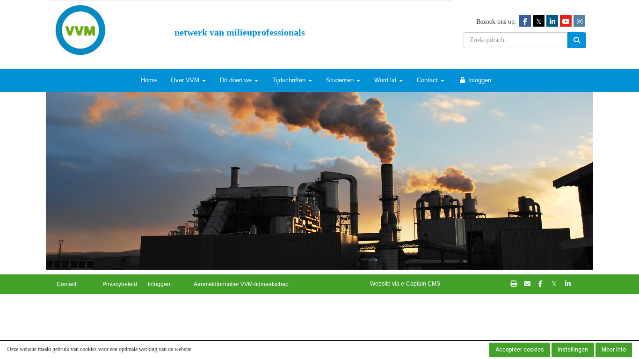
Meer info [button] (614, 349)
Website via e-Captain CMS (405, 283)
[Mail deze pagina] (527, 284)
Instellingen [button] (573, 349)
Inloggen (478, 80)
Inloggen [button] (159, 284)
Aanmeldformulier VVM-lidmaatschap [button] (241, 284)
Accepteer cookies (519, 349)
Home (149, 80)
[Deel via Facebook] (540, 284)
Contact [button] (66, 284)
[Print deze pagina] (513, 284)
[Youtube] (566, 21)
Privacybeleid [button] (119, 284)
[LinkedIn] (552, 21)
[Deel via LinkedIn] (567, 284)
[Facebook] (525, 21)
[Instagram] (579, 21)
